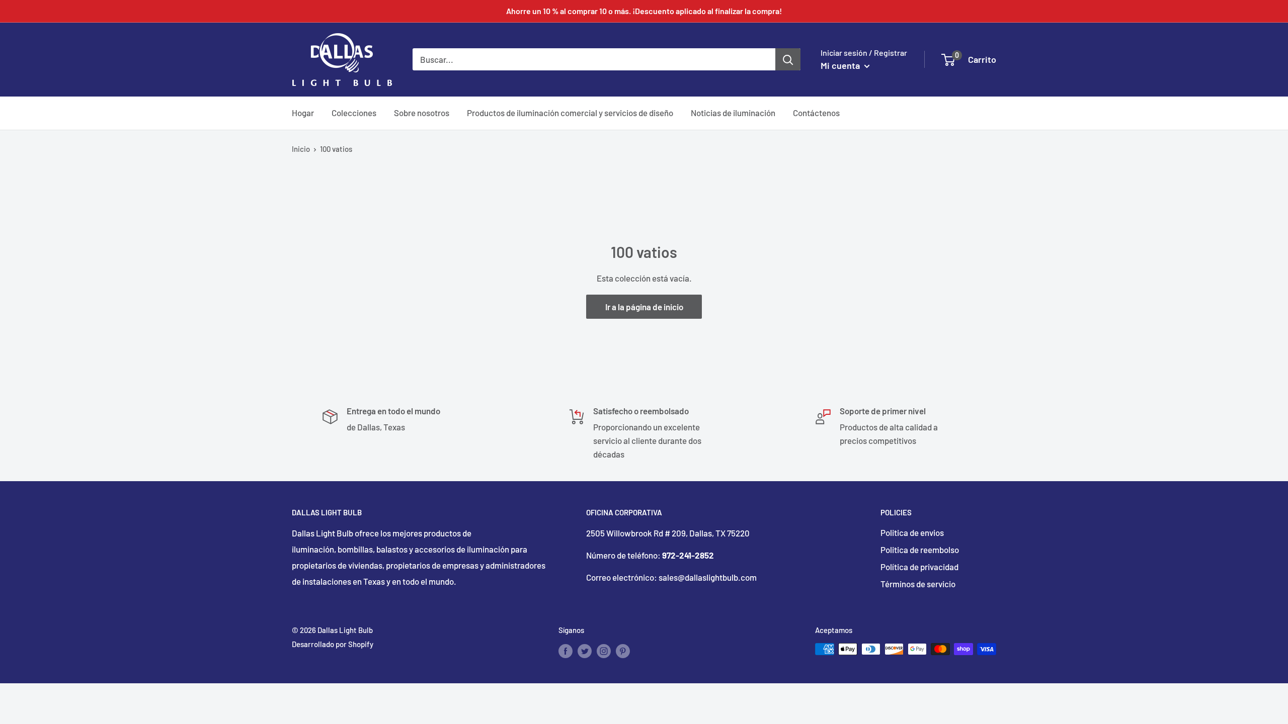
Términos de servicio (917, 584)
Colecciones (354, 113)
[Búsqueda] (787, 59)
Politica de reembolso (919, 550)
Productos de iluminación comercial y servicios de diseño (570, 113)
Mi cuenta (841, 65)
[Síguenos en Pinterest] (623, 650)
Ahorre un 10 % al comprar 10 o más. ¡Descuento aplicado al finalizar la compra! (644, 11)
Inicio (301, 148)
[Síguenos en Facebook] (565, 650)
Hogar (303, 113)
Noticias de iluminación (733, 113)
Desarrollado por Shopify (332, 644)
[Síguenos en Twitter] (585, 650)
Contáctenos (816, 113)
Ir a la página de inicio (644, 307)
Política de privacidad (919, 567)
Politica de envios (912, 532)
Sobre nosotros (421, 113)
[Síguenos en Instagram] (604, 650)
